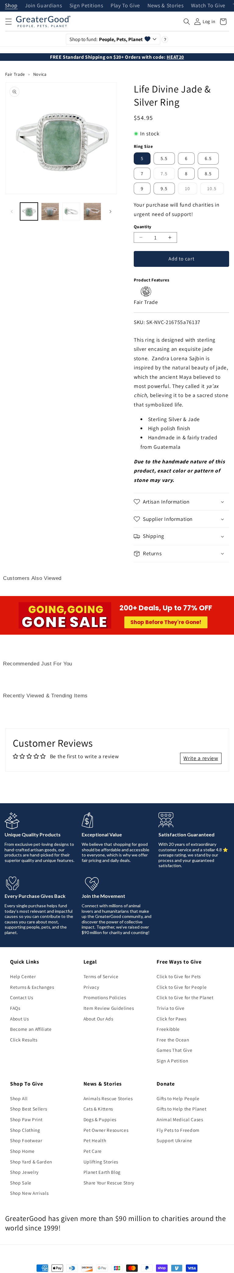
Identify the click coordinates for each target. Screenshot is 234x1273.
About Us (19, 1019)
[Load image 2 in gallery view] (50, 211)
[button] (8, 21)
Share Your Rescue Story (108, 1183)
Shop (11, 6)
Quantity (142, 226)
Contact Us (21, 997)
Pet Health (94, 1140)
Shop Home (22, 1151)
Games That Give (174, 1050)
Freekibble (168, 1029)
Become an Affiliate (31, 1029)
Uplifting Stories (100, 1162)
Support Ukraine (174, 1140)
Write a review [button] (200, 758)
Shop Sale (20, 1183)
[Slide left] (12, 211)
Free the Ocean (173, 1040)
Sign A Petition (172, 1061)
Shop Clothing (25, 1130)
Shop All (18, 1098)
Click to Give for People (182, 987)
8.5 (208, 173)
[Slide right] (110, 211)
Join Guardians (43, 6)
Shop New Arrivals (29, 1193)
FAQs (15, 1008)
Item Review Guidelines (108, 1008)
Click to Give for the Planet (185, 997)
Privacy (91, 987)
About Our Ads (98, 1019)
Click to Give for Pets (179, 976)
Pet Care (92, 1151)
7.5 (168, 175)
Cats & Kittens (98, 1109)
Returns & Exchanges (32, 987)
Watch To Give (208, 6)
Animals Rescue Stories (108, 1098)
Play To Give (125, 6)
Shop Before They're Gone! (165, 622)
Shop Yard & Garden (31, 1162)
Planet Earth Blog (102, 1172)
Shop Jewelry (24, 1172)
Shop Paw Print (26, 1119)
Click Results (23, 1040)
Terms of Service (101, 976)
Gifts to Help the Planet (181, 1109)
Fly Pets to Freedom (178, 1130)
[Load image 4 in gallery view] (92, 211)
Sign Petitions (86, 6)
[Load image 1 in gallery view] (29, 211)
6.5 (208, 158)
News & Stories (165, 6)
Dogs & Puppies (99, 1119)
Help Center (23, 976)
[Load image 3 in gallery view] (71, 211)
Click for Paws (171, 1019)
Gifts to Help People (178, 1098)
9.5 (164, 188)
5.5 (164, 158)
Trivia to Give (170, 1008)
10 (191, 189)
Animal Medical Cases (180, 1119)
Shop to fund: (106, 39)
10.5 (215, 189)
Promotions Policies (104, 997)
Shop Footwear (26, 1140)
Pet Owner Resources (106, 1130)
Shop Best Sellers (28, 1109)
